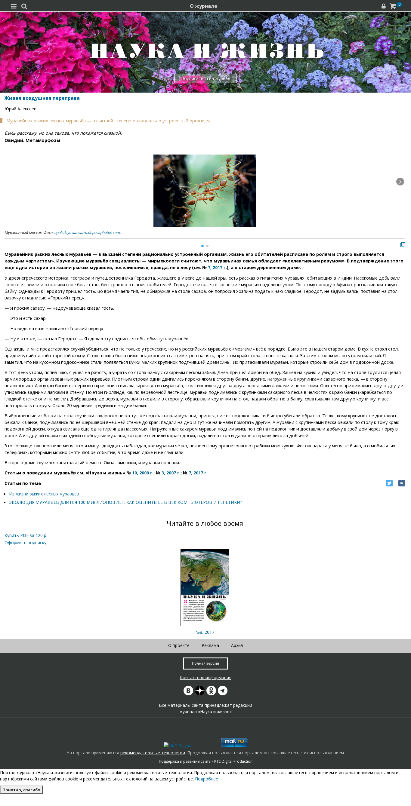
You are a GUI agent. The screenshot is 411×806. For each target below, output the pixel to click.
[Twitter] (389, 483)
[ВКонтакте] (401, 483)
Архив (237, 645)
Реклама (210, 645)
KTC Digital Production (233, 761)
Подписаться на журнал (205, 78)
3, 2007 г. (171, 473)
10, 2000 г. (142, 473)
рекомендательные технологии (152, 752)
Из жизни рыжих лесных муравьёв (44, 494)
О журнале (203, 6)
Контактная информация (205, 677)
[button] (400, 181)
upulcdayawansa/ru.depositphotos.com (87, 232)
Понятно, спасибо (21, 789)
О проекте (179, 645)
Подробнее (206, 779)
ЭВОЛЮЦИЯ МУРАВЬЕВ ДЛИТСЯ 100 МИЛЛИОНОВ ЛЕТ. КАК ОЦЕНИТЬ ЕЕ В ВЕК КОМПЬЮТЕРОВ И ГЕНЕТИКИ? (125, 502)
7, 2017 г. (217, 267)
